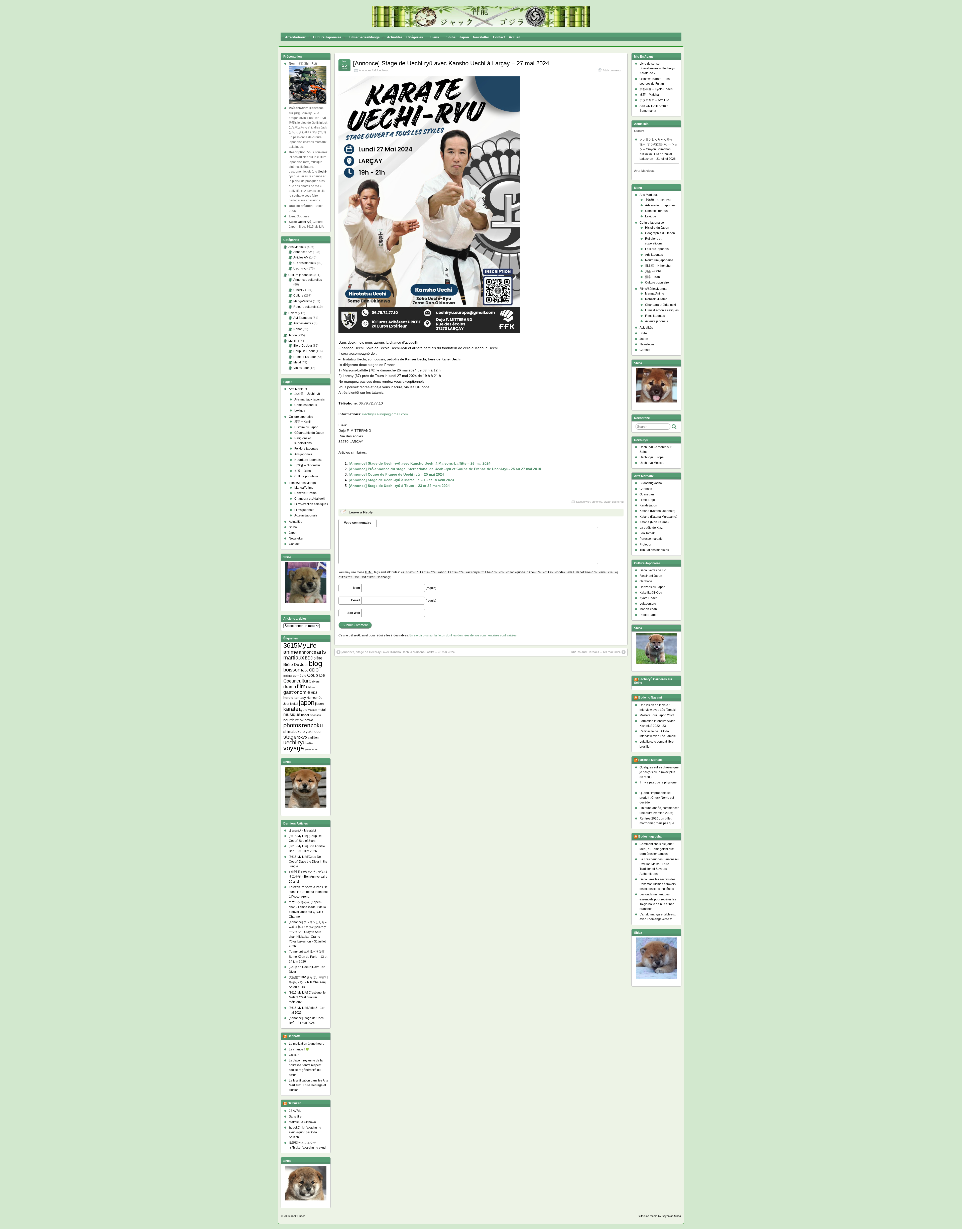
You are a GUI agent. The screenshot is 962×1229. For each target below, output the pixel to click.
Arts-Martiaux (295, 37)
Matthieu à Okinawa (302, 1122)
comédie (299, 675)
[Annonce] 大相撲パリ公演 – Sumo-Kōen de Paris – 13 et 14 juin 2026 (308, 956)
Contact (499, 37)
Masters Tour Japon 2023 (657, 715)
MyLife (292, 341)
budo (304, 670)
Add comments (612, 70)
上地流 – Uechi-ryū (307, 393)
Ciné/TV (298, 290)
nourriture (291, 720)
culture (303, 681)
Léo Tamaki (647, 533)
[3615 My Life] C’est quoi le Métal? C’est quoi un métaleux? (307, 997)
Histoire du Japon (306, 427)
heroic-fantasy (294, 698)
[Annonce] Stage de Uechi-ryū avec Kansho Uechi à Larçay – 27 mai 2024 (451, 63)
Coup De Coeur (304, 351)
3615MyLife (299, 645)
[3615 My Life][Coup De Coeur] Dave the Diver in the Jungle (308, 861)
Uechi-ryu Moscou (652, 463)
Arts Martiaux (297, 247)
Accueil (514, 37)
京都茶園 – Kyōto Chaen (656, 89)
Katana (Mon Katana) (654, 522)
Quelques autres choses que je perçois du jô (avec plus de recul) (659, 772)
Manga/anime (302, 301)
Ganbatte (294, 1036)
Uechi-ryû (304, 222)
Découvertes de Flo (653, 570)
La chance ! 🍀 (299, 1049)
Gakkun (294, 1055)
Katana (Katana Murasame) (658, 516)
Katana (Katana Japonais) (657, 511)
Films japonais (304, 510)
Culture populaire (306, 476)
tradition (313, 737)
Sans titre (295, 1116)
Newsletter (481, 37)
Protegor (645, 544)
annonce (597, 501)
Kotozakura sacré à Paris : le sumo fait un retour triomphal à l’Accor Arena (308, 891)
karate (290, 709)
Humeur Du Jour (304, 357)
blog (315, 663)
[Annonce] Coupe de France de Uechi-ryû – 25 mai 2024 (396, 474)
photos (292, 725)
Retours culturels (304, 307)
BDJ (309, 658)
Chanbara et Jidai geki (309, 498)
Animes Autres (303, 323)
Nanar (297, 329)
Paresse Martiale (650, 760)
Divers (292, 313)
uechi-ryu (618, 501)
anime (290, 652)
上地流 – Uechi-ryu (658, 200)
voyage (293, 748)
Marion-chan (648, 609)
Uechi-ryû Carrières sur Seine (653, 681)
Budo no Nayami (650, 697)
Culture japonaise (327, 37)
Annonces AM (367, 70)
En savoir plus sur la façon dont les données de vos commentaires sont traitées (463, 635)
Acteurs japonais (305, 515)
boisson (291, 669)
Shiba (450, 37)
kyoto (303, 710)
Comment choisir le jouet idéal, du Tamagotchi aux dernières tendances (657, 848)
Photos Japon (649, 615)
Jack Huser (298, 1215)
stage (607, 501)
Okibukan (294, 1103)
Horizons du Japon (652, 587)
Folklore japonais (306, 448)
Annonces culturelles (307, 280)
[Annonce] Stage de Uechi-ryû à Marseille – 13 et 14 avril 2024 (401, 480)
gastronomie (296, 692)
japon (306, 702)
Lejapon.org (648, 603)
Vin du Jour (301, 368)
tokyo (302, 737)
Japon (464, 37)
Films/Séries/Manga (364, 37)
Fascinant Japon (651, 576)
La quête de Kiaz (651, 527)
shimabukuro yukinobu (301, 731)
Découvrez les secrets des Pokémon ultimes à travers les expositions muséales (658, 884)
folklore (310, 687)
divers (316, 681)
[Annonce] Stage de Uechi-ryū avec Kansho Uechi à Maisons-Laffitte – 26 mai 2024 (420, 463)
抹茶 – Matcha (649, 94)
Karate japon (648, 505)
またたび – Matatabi (302, 830)
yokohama (311, 749)
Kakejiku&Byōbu (651, 592)
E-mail (355, 600)
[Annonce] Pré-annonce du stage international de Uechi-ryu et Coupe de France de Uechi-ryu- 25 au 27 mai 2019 (445, 469)
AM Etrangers (302, 318)
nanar (305, 715)
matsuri (312, 709)
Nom (356, 588)
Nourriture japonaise (308, 460)
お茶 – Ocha (302, 471)
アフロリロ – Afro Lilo (654, 100)
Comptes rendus (305, 405)
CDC (314, 669)
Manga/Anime (303, 487)
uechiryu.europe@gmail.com (385, 414)
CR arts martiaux (304, 263)
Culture (298, 295)
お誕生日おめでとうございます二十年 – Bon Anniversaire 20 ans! (308, 876)
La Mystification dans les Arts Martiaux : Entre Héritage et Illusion (308, 1085)
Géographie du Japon (309, 433)
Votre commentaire (357, 522)
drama (289, 686)
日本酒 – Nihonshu (307, 465)
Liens (434, 37)
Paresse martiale (651, 538)
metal (322, 710)
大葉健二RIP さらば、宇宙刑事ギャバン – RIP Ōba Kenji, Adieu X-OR (308, 982)
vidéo (309, 743)
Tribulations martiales (654, 550)
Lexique (299, 410)
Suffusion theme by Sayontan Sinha (659, 1215)
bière (317, 658)
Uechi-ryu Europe (652, 457)
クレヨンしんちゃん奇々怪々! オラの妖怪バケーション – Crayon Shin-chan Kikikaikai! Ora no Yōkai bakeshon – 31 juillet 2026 (658, 149)
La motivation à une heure (306, 1043)
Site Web (353, 613)
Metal (297, 362)
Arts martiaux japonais (309, 399)
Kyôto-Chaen (649, 598)
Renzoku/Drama (305, 493)
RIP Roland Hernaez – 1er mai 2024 (596, 652)
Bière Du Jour (302, 345)
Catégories (414, 37)
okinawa (306, 720)
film (301, 686)
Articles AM (300, 257)
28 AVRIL (295, 1111)
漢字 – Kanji (302, 421)
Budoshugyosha (651, 483)
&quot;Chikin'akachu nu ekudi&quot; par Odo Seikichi (305, 1132)
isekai (294, 703)
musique (291, 714)
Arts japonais (303, 454)
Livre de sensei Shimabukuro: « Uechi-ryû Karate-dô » (657, 68)
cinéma (287, 675)
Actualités (394, 37)
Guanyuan (647, 494)
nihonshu (315, 715)
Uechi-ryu (383, 70)
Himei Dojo (647, 500)
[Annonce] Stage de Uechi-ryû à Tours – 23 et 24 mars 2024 (399, 486)
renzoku (312, 725)
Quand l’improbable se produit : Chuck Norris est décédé (657, 797)
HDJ (314, 692)
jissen (319, 704)
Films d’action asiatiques (311, 504)
